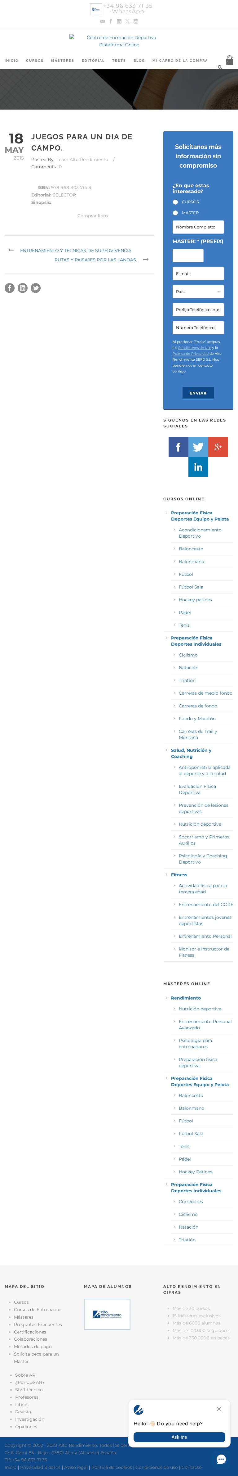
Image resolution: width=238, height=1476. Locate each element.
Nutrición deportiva (200, 824)
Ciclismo (188, 655)
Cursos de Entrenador (37, 1309)
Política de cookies (111, 1467)
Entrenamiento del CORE (206, 904)
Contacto (192, 1467)
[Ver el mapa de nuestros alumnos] (107, 1314)
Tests (119, 61)
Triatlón (187, 680)
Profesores (26, 1397)
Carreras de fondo (198, 706)
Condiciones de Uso (194, 347)
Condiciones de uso (157, 1467)
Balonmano (191, 561)
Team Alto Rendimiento (82, 159)
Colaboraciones (30, 1339)
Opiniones (26, 1426)
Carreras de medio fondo (205, 693)
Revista (23, 1412)
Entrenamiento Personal (205, 936)
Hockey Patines (195, 1172)
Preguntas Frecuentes (38, 1324)
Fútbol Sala (191, 587)
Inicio (12, 61)
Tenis (184, 625)
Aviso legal (76, 1467)
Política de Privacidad (191, 353)
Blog (139, 61)
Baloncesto (191, 549)
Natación (188, 667)
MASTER (190, 212)
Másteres (62, 61)
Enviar (198, 393)
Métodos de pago (33, 1346)
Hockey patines (195, 600)
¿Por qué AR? (30, 1382)
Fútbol (186, 574)
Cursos (35, 61)
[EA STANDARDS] (119, 1360)
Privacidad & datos (40, 1467)
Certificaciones (30, 1332)
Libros (22, 1404)
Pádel (185, 612)
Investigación (29, 1419)
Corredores (191, 1201)
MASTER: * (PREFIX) (198, 241)
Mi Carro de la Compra (180, 61)
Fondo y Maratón (197, 718)
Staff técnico (29, 1389)
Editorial (93, 61)
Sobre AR (25, 1375)
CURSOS (190, 201)
